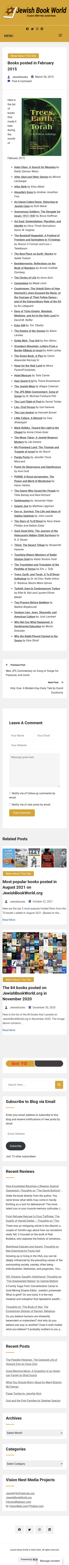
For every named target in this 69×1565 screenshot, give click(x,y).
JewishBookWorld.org (19, 1497)
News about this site (23, 55)
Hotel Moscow (22, 375)
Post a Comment (22, 81)
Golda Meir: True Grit (27, 340)
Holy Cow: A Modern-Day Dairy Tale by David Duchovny (36, 690)
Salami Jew (21, 506)
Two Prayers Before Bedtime (31, 602)
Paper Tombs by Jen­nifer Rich (23, 1393)
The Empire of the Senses (29, 331)
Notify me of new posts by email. (31, 804)
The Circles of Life (25, 277)
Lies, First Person (24, 407)
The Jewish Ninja (24, 386)
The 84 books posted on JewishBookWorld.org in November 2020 (25, 993)
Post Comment (22, 812)
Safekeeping (22, 500)
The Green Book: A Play (28, 356)
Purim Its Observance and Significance (37, 467)
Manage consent (50, 1560)
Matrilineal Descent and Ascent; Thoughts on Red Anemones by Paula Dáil (32, 1249)
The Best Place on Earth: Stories (33, 253)
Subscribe (15, 1146)
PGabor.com (36, 1506)
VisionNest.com (18, 1506)
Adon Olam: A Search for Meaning (35, 167)
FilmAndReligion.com (18, 1502)
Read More (9, 919)
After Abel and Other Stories (31, 177)
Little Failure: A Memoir (28, 418)
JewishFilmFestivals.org (20, 1493)
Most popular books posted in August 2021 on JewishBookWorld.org (30, 887)
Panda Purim (22, 457)
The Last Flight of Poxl (27, 401)
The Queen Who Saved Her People (35, 490)
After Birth (20, 186)
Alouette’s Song (23, 192)
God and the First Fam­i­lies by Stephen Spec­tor (33, 1400)
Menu (8, 36)
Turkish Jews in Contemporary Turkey (37, 588)
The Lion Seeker (24, 412)
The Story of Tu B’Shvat (28, 521)
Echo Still (19, 325)
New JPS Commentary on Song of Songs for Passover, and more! (32, 673)
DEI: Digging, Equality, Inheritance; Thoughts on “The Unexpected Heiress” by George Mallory (33, 1279)
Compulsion (21, 283)
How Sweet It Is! (24, 381)
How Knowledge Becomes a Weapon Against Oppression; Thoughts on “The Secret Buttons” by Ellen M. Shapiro (33, 1189)
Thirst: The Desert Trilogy (29, 545)
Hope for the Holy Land (28, 365)
